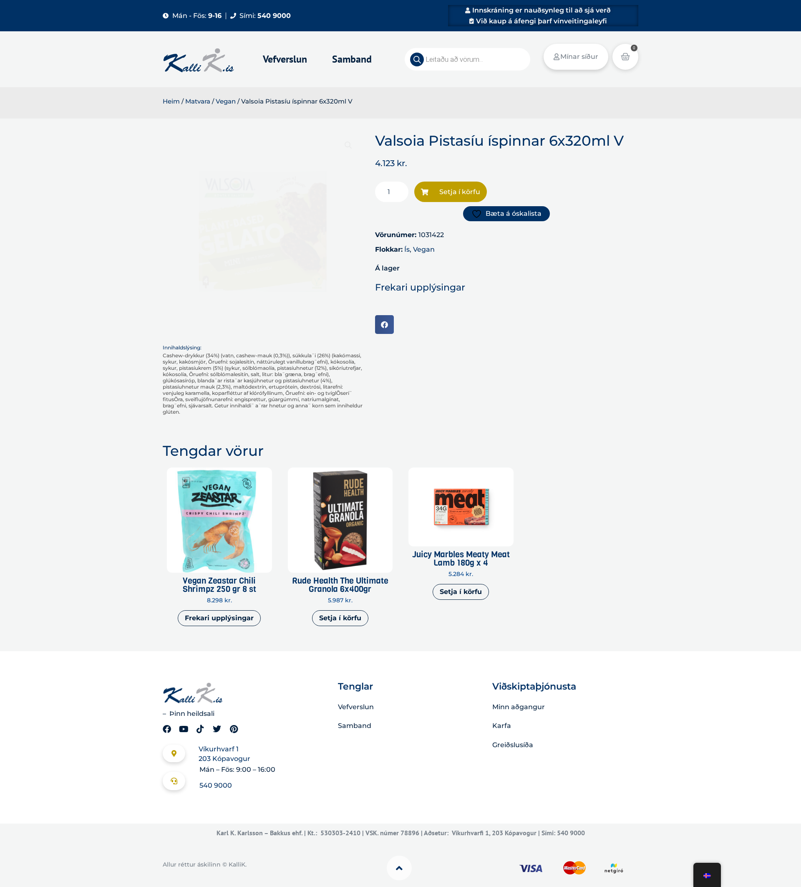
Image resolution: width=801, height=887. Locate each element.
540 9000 (215, 785)
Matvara (197, 101)
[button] (348, 145)
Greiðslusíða (512, 745)
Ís (407, 249)
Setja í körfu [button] (340, 618)
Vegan (226, 101)
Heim (171, 101)
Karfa (501, 726)
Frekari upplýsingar (219, 618)
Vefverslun (285, 59)
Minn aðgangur (518, 707)
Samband (352, 59)
